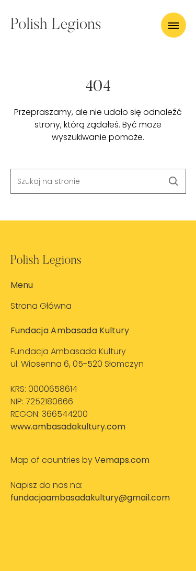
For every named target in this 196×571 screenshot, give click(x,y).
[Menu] (173, 25)
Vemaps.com (122, 460)
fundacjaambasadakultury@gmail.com (90, 498)
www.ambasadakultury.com (67, 427)
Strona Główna (41, 306)
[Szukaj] (174, 181)
